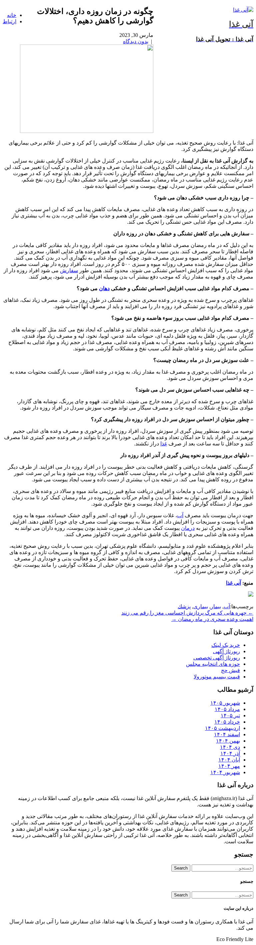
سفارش (69, 270)
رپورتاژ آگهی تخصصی (216, 657)
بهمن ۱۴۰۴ (228, 741)
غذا (163, 443)
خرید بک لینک (225, 645)
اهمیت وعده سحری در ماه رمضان (212, 619)
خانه (11, 15)
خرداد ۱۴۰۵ (227, 722)
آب (180, 515)
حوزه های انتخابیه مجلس (213, 664)
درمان (188, 528)
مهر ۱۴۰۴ (229, 766)
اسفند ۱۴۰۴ (227, 734)
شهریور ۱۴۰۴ (225, 772)
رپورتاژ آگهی (226, 651)
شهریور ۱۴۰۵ (225, 703)
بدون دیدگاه (135, 41)
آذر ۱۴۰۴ (230, 753)
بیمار (216, 606)
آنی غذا (233, 583)
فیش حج (230, 670)
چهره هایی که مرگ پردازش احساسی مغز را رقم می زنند (187, 613)
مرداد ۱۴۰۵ (227, 709)
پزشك (184, 606)
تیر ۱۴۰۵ (230, 715)
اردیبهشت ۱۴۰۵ (222, 728)
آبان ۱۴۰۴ (229, 760)
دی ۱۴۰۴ (230, 747)
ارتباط (9, 21)
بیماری (200, 606)
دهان (104, 288)
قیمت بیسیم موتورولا (217, 676)
